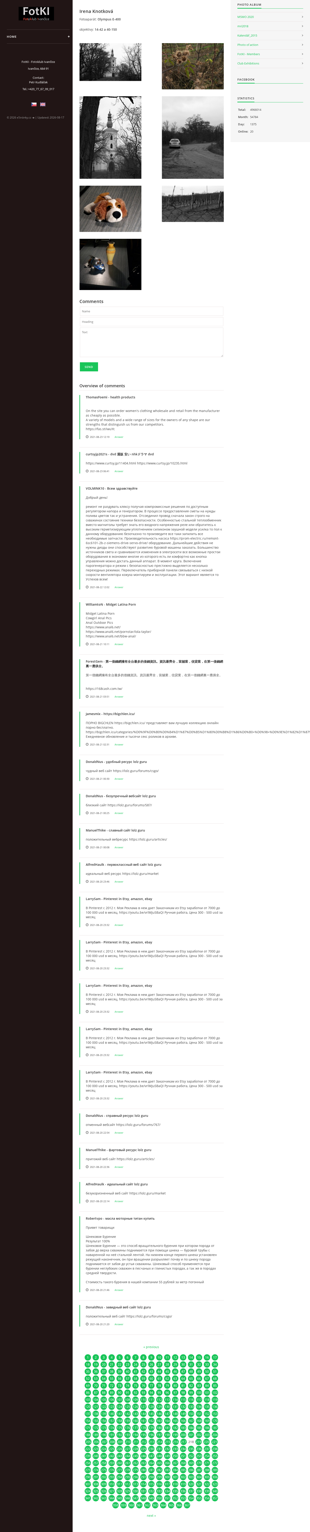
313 (135, 1484)
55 (111, 1378)
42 (143, 1371)
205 (88, 1442)
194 (135, 1435)
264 (151, 1463)
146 (159, 1413)
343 (103, 1498)
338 (199, 1491)
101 (207, 1392)
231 (159, 1449)
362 (147, 1505)
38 (111, 1371)
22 (119, 1364)
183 (183, 1428)
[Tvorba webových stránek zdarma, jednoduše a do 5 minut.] (33, 117)
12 (175, 1357)
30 (183, 1364)
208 (112, 1442)
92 (135, 1392)
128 (151, 1406)
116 (191, 1399)
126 (135, 1406)
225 (111, 1449)
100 (199, 1392)
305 (207, 1477)
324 (88, 1491)
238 (215, 1449)
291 (95, 1477)
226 (119, 1449)
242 (111, 1456)
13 (183, 1357)
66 (199, 1378)
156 (103, 1421)
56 (119, 1378)
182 (175, 1428)
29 (175, 1364)
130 (167, 1406)
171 (88, 1428)
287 (199, 1470)
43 (151, 1371)
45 (167, 1371)
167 (191, 1421)
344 (111, 1498)
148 (175, 1413)
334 (167, 1491)
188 (88, 1435)
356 (207, 1498)
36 (96, 1371)
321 (199, 1484)
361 (139, 1505)
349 (151, 1498)
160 (135, 1421)
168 (199, 1421)
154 (88, 1421)
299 (159, 1477)
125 (127, 1406)
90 (119, 1392)
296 (135, 1477)
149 (183, 1413)
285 (183, 1470)
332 (151, 1491)
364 (163, 1505)
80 (175, 1385)
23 (127, 1364)
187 (215, 1428)
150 (191, 1413)
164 (167, 1421)
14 (191, 1357)
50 (207, 1371)
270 (199, 1463)
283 (167, 1470)
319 (183, 1484)
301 (175, 1477)
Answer (119, 437)
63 (175, 1378)
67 (207, 1378)
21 (111, 1364)
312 (127, 1484)
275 (103, 1470)
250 (175, 1456)
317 (167, 1484)
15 (199, 1357)
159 (127, 1421)
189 (95, 1435)
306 (215, 1477)
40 (127, 1371)
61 (159, 1378)
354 (191, 1498)
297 (143, 1477)
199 (175, 1435)
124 (119, 1406)
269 (191, 1463)
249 (167, 1456)
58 (135, 1378)
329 (127, 1491)
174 (111, 1428)
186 (207, 1428)
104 (95, 1399)
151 (199, 1413)
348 (143, 1498)
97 (175, 1392)
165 (175, 1421)
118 (207, 1399)
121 (95, 1406)
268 (183, 1463)
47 (183, 1371)
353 (183, 1498)
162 (151, 1421)
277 (119, 1470)
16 (207, 1357)
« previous (151, 1347)
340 (215, 1491)
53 (96, 1378)
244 (127, 1456)
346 (127, 1498)
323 (215, 1484)
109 (135, 1399)
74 (127, 1385)
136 (215, 1406)
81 (183, 1385)
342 (95, 1498)
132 (183, 1406)
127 (143, 1406)
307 (88, 1484)
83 (199, 1385)
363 (155, 1505)
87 (96, 1392)
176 (127, 1428)
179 (151, 1428)
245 (135, 1456)
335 (175, 1491)
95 (159, 1392)
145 (151, 1413)
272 (215, 1463)
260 (119, 1463)
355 (199, 1498)
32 (199, 1364)
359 (123, 1505)
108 (127, 1399)
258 (103, 1463)
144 (143, 1413)
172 (95, 1428)
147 (167, 1413)
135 (207, 1406)
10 (159, 1357)
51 (215, 1371)
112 (159, 1399)
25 (143, 1364)
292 (103, 1477)
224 (103, 1449)
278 (127, 1470)
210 (128, 1442)
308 (95, 1484)
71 (104, 1385)
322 (207, 1484)
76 (143, 1385)
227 (127, 1449)
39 (119, 1371)
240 (95, 1456)
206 (96, 1442)
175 (119, 1428)
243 (119, 1456)
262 (135, 1463)
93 (143, 1392)
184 (191, 1428)
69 (88, 1385)
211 (136, 1442)
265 (159, 1463)
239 (88, 1456)
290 (88, 1477)
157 (111, 1421)
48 (191, 1371)
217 (183, 1442)
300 (167, 1477)
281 (151, 1470)
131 (175, 1406)
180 (159, 1428)
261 (127, 1463)
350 (159, 1498)
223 (95, 1449)
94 (151, 1392)
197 (159, 1435)
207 (104, 1442)
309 (103, 1484)
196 (151, 1435)
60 (151, 1378)
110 (143, 1399)
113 (167, 1399)
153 (215, 1413)
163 (159, 1421)
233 (175, 1449)
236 (199, 1449)
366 (179, 1505)
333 (159, 1491)
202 (199, 1435)
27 (159, 1364)
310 (111, 1484)
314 (143, 1484)
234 (183, 1449)
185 (199, 1428)
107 (119, 1399)
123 (111, 1406)
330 (135, 1491)
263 (143, 1463)
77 (151, 1385)
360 (131, 1505)
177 (135, 1428)
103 (88, 1399)
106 (111, 1399)
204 (215, 1435)
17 (215, 1357)
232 (167, 1449)
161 (143, 1421)
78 (159, 1385)
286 (191, 1470)
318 (175, 1484)
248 (159, 1456)
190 (103, 1435)
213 (152, 1442)
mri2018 (242, 26)
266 (167, 1463)
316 (159, 1484)
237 (207, 1449)
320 (191, 1484)
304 (199, 1477)
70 (96, 1385)
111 (151, 1399)
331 (143, 1491)
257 (95, 1463)
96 (167, 1392)
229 (143, 1449)
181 (167, 1428)
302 (183, 1477)
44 (159, 1371)
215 (167, 1442)
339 (207, 1491)
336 (183, 1491)
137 (88, 1413)
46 (175, 1371)
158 (119, 1421)
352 (175, 1498)
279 (135, 1470)
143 (135, 1413)
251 (183, 1456)
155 (95, 1421)
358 (115, 1505)
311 (119, 1484)
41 (135, 1371)
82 (191, 1385)
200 (183, 1435)
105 (103, 1399)
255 (215, 1456)
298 (151, 1477)
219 (198, 1442)
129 (159, 1406)
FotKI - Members (248, 54)
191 (111, 1435)
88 (104, 1392)
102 (215, 1392)
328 (119, 1491)
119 (215, 1399)
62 (167, 1378)
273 (88, 1470)
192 (119, 1435)
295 (127, 1477)
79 (167, 1385)
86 (88, 1392)
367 (187, 1505)
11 (167, 1357)
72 (111, 1385)
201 (191, 1435)
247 (151, 1456)
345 (119, 1498)
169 (207, 1421)
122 (103, 1406)
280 (143, 1470)
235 (191, 1449)
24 (135, 1364)
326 (103, 1491)
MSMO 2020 (245, 17)
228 (135, 1449)
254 (207, 1456)
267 (175, 1463)
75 (135, 1385)
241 (103, 1456)
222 (88, 1449)
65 (191, 1378)
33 (207, 1364)
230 (151, 1449)
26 (151, 1364)
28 (167, 1364)
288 (207, 1470)
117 (199, 1399)
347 (135, 1498)
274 (95, 1470)
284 (175, 1470)
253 (199, 1456)
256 (88, 1463)
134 (199, 1406)
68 (215, 1378)
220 (206, 1442)
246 (143, 1456)
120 (88, 1406)
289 (215, 1470)
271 (207, 1463)
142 (127, 1413)
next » (151, 1515)
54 (104, 1378)
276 (111, 1470)
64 (183, 1378)
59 (143, 1378)
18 (88, 1364)
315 (151, 1484)
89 (111, 1392)
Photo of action (247, 45)
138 (95, 1413)
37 (104, 1371)
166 (183, 1421)
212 (144, 1442)
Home (12, 37)
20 (104, 1364)
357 (215, 1498)
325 (95, 1491)
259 (111, 1463)
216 (175, 1442)
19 (96, 1364)
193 (127, 1435)
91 (127, 1392)
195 (143, 1435)
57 (127, 1378)
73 (119, 1385)
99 (191, 1392)
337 (191, 1491)
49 (199, 1371)
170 (215, 1421)
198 (167, 1435)
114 (175, 1399)
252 (191, 1456)
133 (191, 1406)
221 (214, 1442)
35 (88, 1371)
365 (171, 1505)
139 (103, 1413)
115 (183, 1399)
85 (215, 1385)
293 (111, 1477)
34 (215, 1364)
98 (183, 1392)
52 (88, 1378)
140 (111, 1413)
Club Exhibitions (248, 63)
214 (159, 1442)
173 (103, 1428)
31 (191, 1364)
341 (88, 1498)
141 (119, 1413)
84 (207, 1385)
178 (143, 1428)
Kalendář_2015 (247, 35)
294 (119, 1477)
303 (191, 1477)
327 (111, 1491)
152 (207, 1413)
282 (159, 1470)
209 (120, 1442)
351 (167, 1498)
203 (207, 1435)
